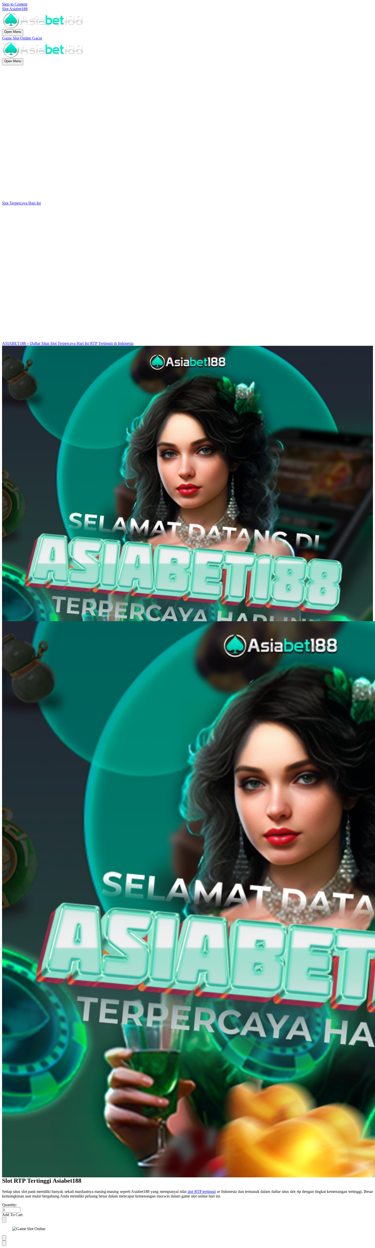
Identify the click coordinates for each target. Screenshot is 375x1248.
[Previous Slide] (4, 1238)
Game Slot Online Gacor (22, 38)
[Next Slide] (4, 1243)
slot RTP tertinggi (202, 1191)
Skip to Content (14, 4)
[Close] (4, 1219)
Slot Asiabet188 (15, 9)
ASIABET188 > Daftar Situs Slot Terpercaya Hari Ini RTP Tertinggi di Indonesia (67, 343)
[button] (187, 1215)
